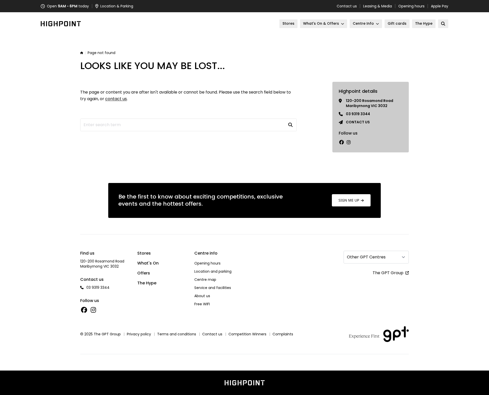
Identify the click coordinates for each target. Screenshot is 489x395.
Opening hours (411, 6)
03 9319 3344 (358, 113)
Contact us (347, 6)
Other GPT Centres (366, 257)
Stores (144, 253)
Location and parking (213, 271)
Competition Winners (247, 334)
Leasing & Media (377, 6)
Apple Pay (439, 6)
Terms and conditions (176, 334)
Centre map (205, 279)
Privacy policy (139, 334)
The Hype (146, 283)
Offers (143, 273)
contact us (116, 99)
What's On (148, 263)
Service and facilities (212, 287)
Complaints (283, 334)
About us (202, 295)
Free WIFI (202, 304)
